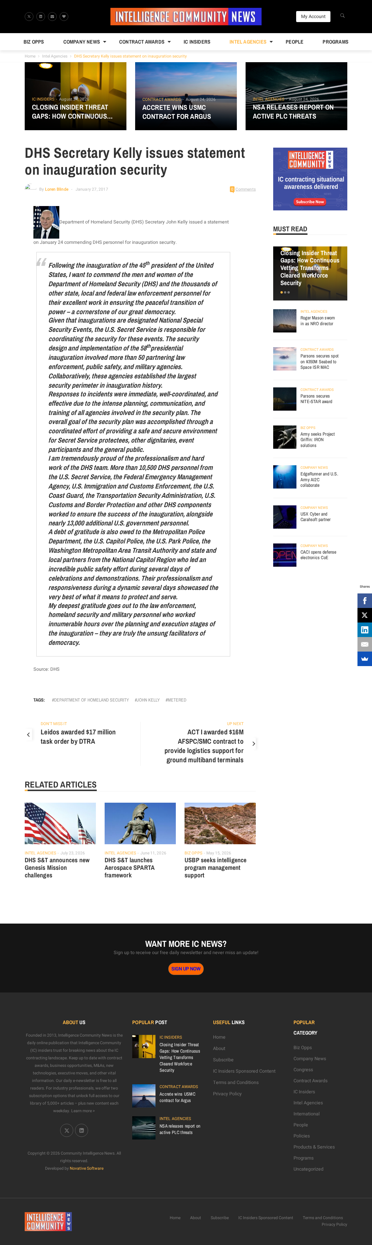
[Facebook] (364, 600)
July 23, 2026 (72, 853)
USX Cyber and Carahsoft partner (315, 517)
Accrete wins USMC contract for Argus (176, 112)
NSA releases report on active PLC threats (293, 112)
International (307, 1113)
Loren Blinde (56, 189)
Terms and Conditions (236, 1082)
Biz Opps (34, 41)
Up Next (235, 724)
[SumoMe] (364, 659)
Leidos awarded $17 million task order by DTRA (78, 736)
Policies (302, 1136)
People (294, 41)
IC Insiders (197, 41)
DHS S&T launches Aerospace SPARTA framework (129, 867)
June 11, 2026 (153, 853)
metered (177, 700)
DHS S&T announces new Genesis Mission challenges (57, 867)
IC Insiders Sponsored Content (244, 1071)
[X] (364, 615)
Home (30, 56)
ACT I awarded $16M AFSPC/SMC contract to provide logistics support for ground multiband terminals (204, 745)
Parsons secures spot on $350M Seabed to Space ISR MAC (320, 361)
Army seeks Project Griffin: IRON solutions (318, 439)
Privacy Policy (227, 1093)
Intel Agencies (248, 41)
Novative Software (86, 1168)
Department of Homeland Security (91, 700)
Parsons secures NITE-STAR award (316, 399)
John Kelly (148, 700)
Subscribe (223, 1059)
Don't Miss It (54, 724)
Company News (81, 41)
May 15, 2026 (218, 853)
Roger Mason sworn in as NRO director (318, 320)
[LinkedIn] (364, 629)
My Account (313, 16)
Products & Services (314, 1147)
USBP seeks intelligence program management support (216, 867)
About (219, 1048)
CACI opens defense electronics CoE (319, 555)
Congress (303, 1069)
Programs (335, 41)
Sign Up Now (186, 968)
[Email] (364, 644)
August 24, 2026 (74, 99)
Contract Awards (141, 41)
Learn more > (83, 1111)
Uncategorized (308, 1169)
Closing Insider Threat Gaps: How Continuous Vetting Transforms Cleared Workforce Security (70, 112)
